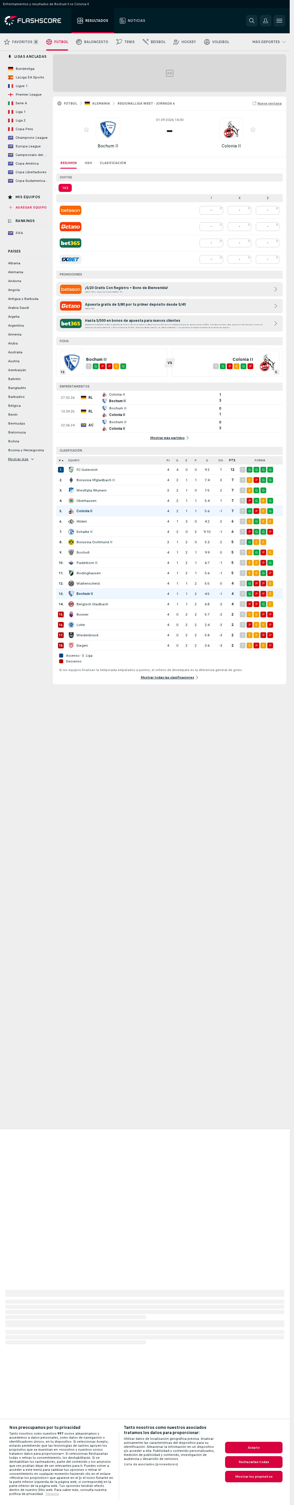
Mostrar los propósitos (253, 1477)
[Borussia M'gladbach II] (71, 480)
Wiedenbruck (87, 635)
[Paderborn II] (71, 563)
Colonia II (231, 146)
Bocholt (83, 552)
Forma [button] (260, 460)
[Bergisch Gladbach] (71, 604)
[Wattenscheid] (71, 583)
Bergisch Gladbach (92, 604)
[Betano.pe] (70, 226)
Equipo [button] (74, 460)
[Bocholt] (71, 552)
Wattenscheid (88, 583)
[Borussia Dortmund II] (71, 542)
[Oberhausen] (71, 501)
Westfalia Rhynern (91, 490)
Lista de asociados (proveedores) (151, 1464)
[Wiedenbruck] (71, 635)
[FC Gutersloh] (71, 470)
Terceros (52, 1494)
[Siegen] (71, 645)
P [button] (196, 460)
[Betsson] (70, 210)
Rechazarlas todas (254, 1462)
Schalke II (84, 531)
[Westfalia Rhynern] (71, 490)
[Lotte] (71, 625)
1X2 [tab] (65, 188)
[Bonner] (71, 614)
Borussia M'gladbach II (95, 480)
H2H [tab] (88, 163)
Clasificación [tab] (113, 163)
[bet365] (70, 243)
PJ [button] (168, 460)
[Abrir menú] (279, 20)
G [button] (177, 460)
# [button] (60, 460)
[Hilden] (71, 521)
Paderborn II (86, 562)
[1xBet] (70, 259)
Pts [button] (232, 460)
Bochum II (108, 146)
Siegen (82, 645)
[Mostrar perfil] (108, 129)
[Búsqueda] (252, 20)
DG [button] (220, 460)
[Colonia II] (71, 511)
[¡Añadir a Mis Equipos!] (86, 129)
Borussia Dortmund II (94, 542)
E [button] (186, 460)
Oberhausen (86, 500)
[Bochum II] (71, 594)
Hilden (81, 521)
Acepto (254, 1448)
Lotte (80, 625)
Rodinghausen (88, 573)
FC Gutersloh (87, 469)
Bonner (82, 614)
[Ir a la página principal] (37, 20)
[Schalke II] (71, 532)
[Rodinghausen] (71, 573)
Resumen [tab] (68, 163)
